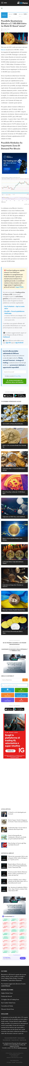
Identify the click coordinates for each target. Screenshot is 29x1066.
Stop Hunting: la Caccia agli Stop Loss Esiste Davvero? (17, 844)
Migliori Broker (8, 696)
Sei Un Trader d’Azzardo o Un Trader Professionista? (14, 643)
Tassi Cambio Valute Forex (8, 1003)
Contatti (13, 1062)
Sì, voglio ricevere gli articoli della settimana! (14, 381)
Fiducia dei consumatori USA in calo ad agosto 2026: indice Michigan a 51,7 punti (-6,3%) (18, 857)
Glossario (21, 700)
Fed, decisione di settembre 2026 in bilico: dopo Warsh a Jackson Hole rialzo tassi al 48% (17, 888)
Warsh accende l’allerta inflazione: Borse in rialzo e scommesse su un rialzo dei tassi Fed (17, 873)
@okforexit (6, 337)
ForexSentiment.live (17, 955)
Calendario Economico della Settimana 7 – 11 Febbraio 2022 (14, 650)
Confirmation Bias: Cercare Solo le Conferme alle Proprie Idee (17, 828)
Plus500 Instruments (22, 1048)
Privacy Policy (17, 376)
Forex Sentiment (21, 1038)
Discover (23, 958)
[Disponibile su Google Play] (20, 395)
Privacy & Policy (19, 1062)
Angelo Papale (7, 29)
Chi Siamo (9, 1062)
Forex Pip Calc (23, 1040)
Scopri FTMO (19, 287)
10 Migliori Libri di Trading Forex (10, 999)
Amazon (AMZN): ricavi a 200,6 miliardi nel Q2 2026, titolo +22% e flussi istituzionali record (18, 881)
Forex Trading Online (14, 1060)
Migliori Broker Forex (7, 993)
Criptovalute (5, 31)
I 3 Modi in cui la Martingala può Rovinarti (17, 813)
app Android (19, 343)
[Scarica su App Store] (8, 395)
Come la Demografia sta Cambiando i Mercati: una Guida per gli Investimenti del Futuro (17, 837)
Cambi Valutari (8, 700)
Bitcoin (3, 49)
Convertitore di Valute (21, 696)
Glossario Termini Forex (7, 1009)
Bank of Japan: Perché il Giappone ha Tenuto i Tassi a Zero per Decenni (18, 820)
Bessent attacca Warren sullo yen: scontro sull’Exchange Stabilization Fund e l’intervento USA (17, 865)
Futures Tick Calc (15, 1040)
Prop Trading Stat (6, 1040)
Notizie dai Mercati (6, 996)
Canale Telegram (7, 691)
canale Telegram (5, 986)
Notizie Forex (21, 691)
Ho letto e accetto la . (13, 376)
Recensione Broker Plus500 (11, 1038)
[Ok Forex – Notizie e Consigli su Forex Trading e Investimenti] (22, 3)
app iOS (8, 343)
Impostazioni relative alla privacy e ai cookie (14, 1057)
